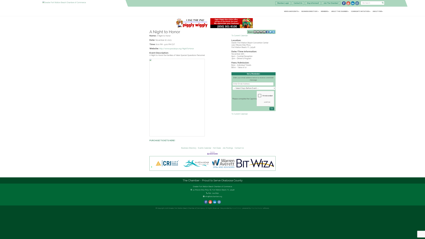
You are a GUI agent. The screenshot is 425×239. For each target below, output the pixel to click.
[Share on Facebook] (267, 32)
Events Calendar (204, 148)
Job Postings (228, 148)
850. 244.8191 (213, 193)
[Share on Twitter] (270, 32)
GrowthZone (236, 208)
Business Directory (309, 11)
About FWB (377, 11)
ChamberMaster (257, 208)
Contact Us (239, 148)
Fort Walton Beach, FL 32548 (214, 190)
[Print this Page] (255, 32)
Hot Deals (217, 148)
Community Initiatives (360, 11)
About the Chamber (339, 11)
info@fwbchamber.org (213, 196)
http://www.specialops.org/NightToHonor (176, 49)
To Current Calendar (239, 36)
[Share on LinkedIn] (273, 32)
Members (324, 11)
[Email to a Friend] (258, 32)
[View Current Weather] (264, 32)
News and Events (291, 11)
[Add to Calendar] (261, 32)
